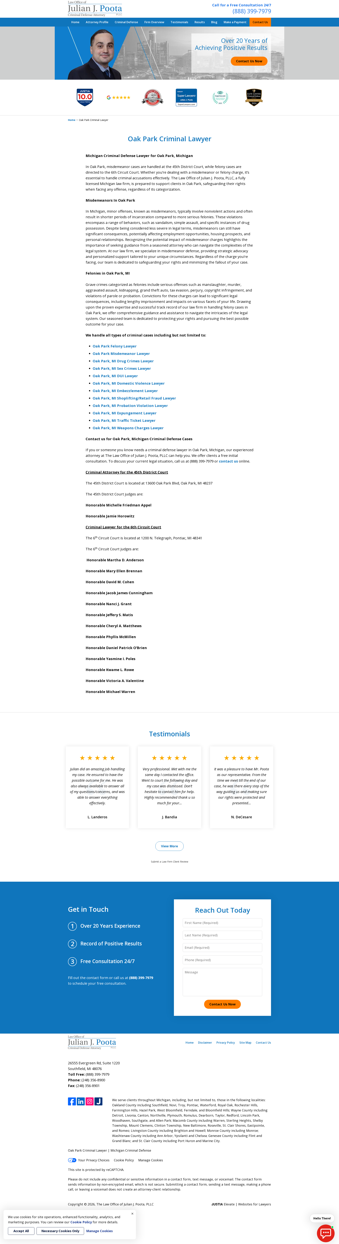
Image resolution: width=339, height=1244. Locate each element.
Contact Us (260, 22)
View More (169, 846)
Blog (214, 22)
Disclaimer (205, 1043)
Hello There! (322, 1218)
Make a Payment (235, 22)
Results (200, 22)
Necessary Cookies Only (60, 1231)
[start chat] (326, 1233)
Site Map (245, 1043)
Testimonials (179, 22)
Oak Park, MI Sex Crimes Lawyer (122, 368)
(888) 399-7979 (252, 11)
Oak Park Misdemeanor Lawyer (121, 353)
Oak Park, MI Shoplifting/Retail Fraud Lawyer (134, 398)
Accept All (21, 1231)
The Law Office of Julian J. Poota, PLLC (125, 1204)
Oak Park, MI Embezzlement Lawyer (125, 390)
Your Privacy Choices (93, 1160)
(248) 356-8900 (93, 1080)
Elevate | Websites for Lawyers (241, 1204)
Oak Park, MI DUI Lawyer (115, 375)
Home (75, 22)
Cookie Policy (124, 1160)
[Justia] (98, 1101)
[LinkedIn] (81, 1101)
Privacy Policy (225, 1043)
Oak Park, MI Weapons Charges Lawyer (128, 428)
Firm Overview (154, 22)
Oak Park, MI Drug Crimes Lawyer (123, 361)
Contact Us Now (249, 61)
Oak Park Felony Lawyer (115, 346)
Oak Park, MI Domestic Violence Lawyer (129, 383)
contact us (228, 461)
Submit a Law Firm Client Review (169, 861)
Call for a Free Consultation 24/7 (241, 5)
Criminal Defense (126, 22)
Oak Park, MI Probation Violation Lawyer (130, 405)
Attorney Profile (97, 22)
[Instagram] (90, 1101)
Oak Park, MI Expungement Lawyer (125, 413)
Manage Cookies (150, 1160)
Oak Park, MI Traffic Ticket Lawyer (124, 420)
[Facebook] (72, 1101)
